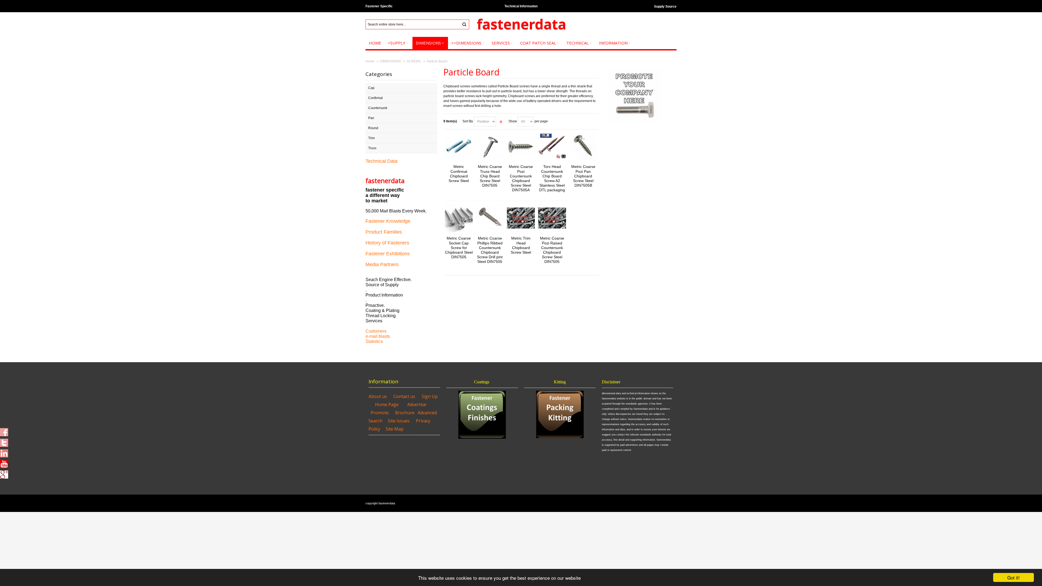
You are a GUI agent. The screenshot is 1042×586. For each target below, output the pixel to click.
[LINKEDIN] (4, 452)
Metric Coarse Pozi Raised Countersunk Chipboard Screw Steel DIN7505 (552, 250)
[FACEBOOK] (4, 430)
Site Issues (398, 421)
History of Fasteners (387, 243)
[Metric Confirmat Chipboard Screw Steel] (459, 146)
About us (377, 396)
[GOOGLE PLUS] (4, 473)
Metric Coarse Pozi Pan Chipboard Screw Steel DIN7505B (583, 175)
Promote (380, 413)
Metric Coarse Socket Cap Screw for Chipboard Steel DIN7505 (459, 247)
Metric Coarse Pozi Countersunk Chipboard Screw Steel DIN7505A (521, 178)
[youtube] (4, 462)
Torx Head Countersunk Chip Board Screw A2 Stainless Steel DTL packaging (552, 178)
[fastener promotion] (634, 69)
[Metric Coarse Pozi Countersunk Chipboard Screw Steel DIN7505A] (521, 146)
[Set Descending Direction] (501, 121)
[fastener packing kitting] (560, 414)
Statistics (374, 341)
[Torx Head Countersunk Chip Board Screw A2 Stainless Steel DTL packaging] (552, 146)
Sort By (467, 121)
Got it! (1013, 577)
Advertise (416, 404)
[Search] (464, 24)
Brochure (404, 413)
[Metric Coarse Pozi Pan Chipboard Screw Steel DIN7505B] (583, 146)
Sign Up (430, 396)
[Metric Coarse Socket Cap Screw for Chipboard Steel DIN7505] (459, 218)
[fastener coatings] (482, 415)
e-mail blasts (378, 336)
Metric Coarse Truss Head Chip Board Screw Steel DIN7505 (490, 175)
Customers (376, 331)
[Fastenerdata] (521, 24)
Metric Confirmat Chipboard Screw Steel (459, 173)
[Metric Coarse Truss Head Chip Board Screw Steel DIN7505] (490, 146)
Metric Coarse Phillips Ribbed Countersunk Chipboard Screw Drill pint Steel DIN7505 (490, 250)
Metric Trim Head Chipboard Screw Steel (521, 245)
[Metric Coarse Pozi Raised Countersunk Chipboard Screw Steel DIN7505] (552, 218)
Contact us (404, 396)
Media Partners (382, 264)
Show (513, 121)
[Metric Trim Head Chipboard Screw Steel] (521, 218)
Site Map (395, 429)
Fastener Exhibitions (388, 253)
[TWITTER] (4, 441)
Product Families (384, 232)
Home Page (387, 404)
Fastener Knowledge (388, 221)
